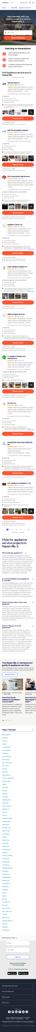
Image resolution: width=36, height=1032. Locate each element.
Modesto (5, 753)
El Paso (4, 899)
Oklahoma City (7, 868)
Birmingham (6, 735)
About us (5, 1003)
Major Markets (9, 729)
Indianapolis (6, 800)
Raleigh (4, 852)
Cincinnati (5, 859)
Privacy (8, 1018)
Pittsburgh (6, 880)
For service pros (8, 991)
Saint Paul (5, 825)
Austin (4, 893)
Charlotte (5, 846)
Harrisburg (6, 874)
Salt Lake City (7, 911)
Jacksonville (6, 781)
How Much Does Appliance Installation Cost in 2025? (11, 700)
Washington (6, 775)
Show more (31, 249)
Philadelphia (6, 877)
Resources (6, 997)
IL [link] (8, 8)
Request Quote (18, 118)
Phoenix (5, 738)
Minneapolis (6, 821)
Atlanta (4, 794)
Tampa (4, 790)
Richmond (5, 918)
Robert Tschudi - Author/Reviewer (12, 692)
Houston (5, 905)
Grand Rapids (7, 818)
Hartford (5, 772)
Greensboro (6, 849)
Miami (4, 784)
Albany (4, 837)
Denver (4, 769)
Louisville (5, 803)
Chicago (5, 797)
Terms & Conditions (28, 1021)
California (13, 1018)
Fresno (4, 744)
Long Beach (6, 747)
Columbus (5, 865)
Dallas (4, 896)
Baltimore (5, 809)
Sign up (18, 957)
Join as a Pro (24, 3)
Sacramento (6, 756)
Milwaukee (6, 930)
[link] (18, 88)
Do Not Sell (19, 1018)
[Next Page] (33, 530)
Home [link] (4, 8)
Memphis (5, 887)
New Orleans (6, 806)
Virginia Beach (7, 921)
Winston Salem (7, 856)
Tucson (4, 741)
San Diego (5, 759)
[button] (5, 112)
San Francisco (7, 763)
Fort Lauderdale (8, 778)
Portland (5, 871)
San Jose (5, 766)
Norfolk (4, 914)
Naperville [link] (14, 8)
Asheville (5, 843)
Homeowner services (9, 986)
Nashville (5, 890)
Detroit (4, 815)
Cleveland (5, 862)
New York (5, 840)
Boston (4, 812)
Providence (6, 883)
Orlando (5, 787)
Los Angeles (6, 750)
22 (28, 529)
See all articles (10, 674)
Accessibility (26, 1018)
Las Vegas (5, 834)
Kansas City (6, 828)
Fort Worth (6, 902)
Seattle (4, 924)
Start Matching (18, 38)
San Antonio (6, 908)
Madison (5, 927)
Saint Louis (6, 831)
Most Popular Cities (8, 938)
